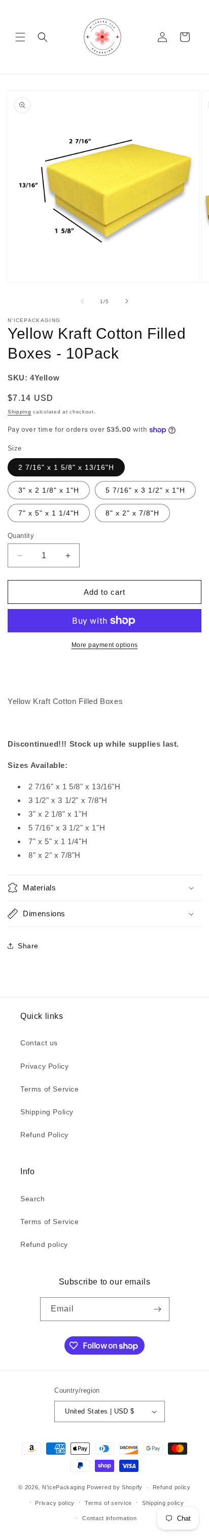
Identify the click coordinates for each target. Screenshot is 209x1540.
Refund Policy (44, 1135)
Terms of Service (49, 1089)
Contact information (109, 1518)
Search (32, 1199)
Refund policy (44, 1244)
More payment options (105, 645)
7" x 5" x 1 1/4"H (48, 513)
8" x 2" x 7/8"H (132, 513)
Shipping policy (163, 1503)
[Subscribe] (158, 1309)
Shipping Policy (47, 1112)
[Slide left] (82, 301)
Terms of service (108, 1503)
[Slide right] (127, 301)
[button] (20, 37)
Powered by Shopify (115, 1487)
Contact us (39, 1043)
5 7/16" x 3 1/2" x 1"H (145, 490)
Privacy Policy (44, 1066)
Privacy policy (55, 1503)
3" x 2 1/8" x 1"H (48, 490)
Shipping (19, 411)
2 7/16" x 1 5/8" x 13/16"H (66, 467)
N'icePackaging (63, 1487)
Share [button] (28, 946)
